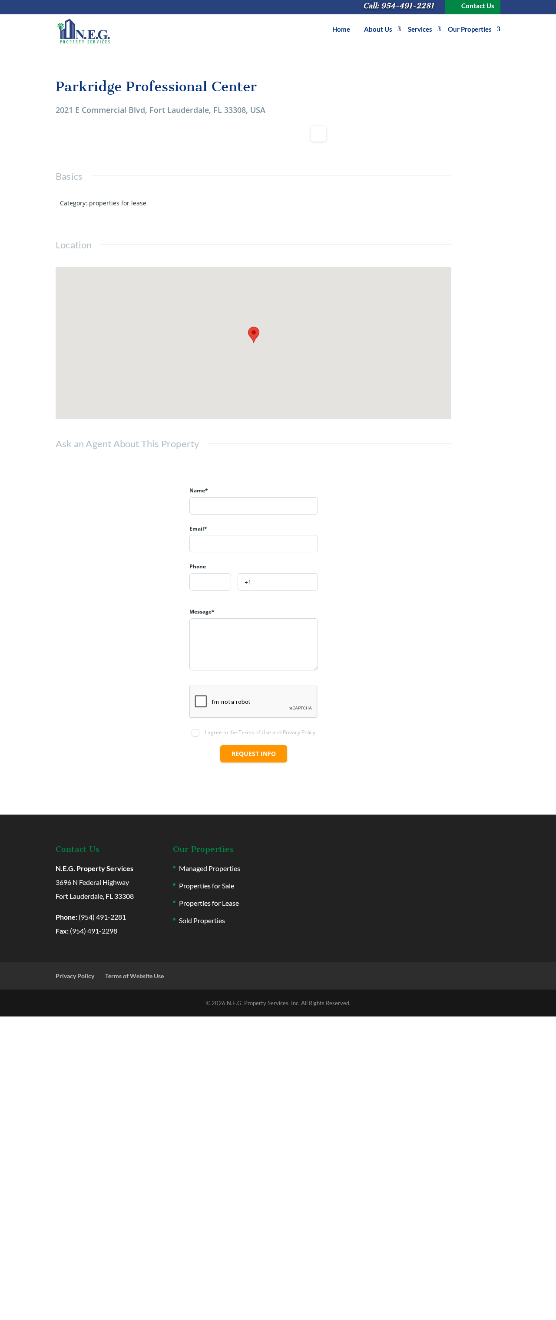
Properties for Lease (209, 903)
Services (420, 29)
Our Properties (470, 29)
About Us (378, 29)
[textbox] (210, 582)
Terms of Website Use (134, 976)
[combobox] (210, 582)
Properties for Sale (206, 885)
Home (341, 29)
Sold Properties (202, 920)
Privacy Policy (75, 976)
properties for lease (117, 203)
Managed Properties (209, 868)
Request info (254, 753)
